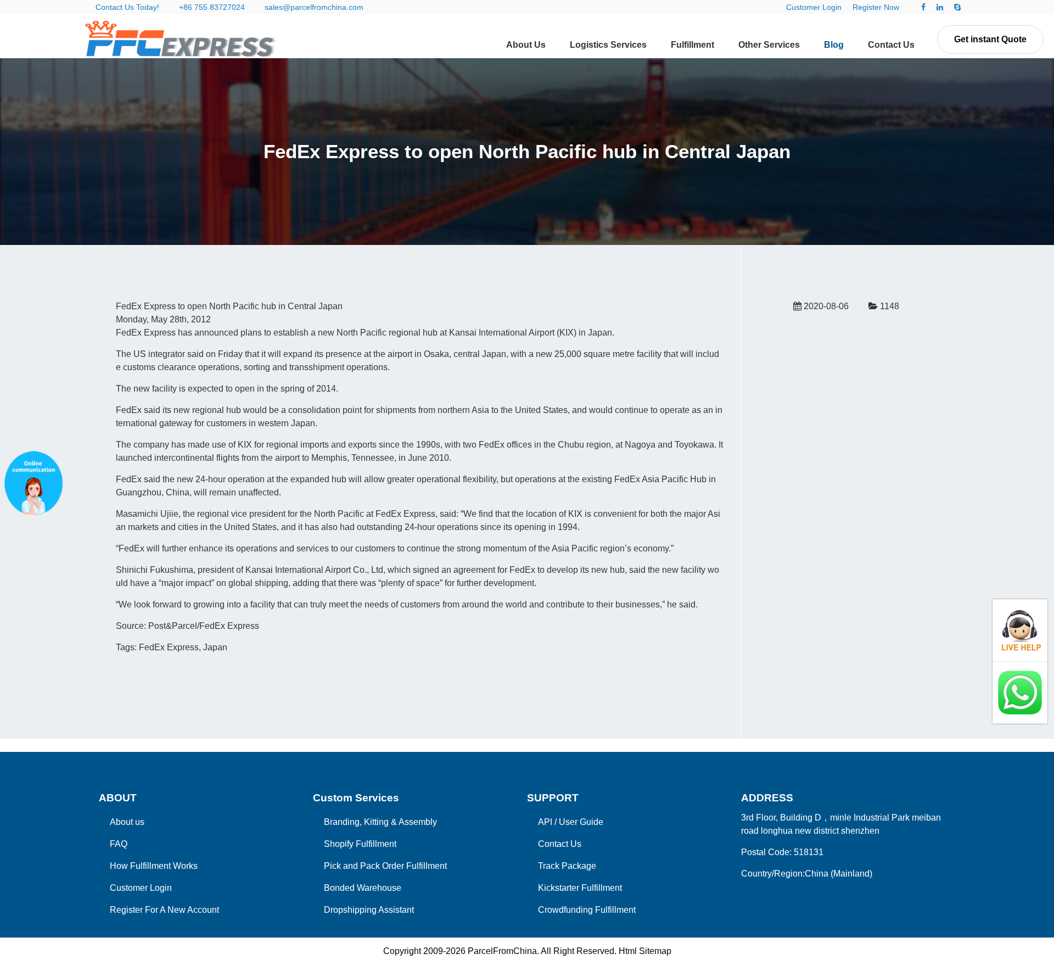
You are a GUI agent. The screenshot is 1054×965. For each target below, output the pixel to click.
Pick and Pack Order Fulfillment (385, 866)
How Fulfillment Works (154, 866)
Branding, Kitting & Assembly (380, 822)
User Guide (581, 822)
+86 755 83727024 (212, 7)
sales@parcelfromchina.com (314, 7)
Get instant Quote (990, 39)
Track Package (567, 866)
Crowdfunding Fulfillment (587, 909)
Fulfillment (692, 44)
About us (127, 822)
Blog (834, 44)
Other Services (769, 44)
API (545, 822)
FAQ (118, 844)
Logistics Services (608, 44)
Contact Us (891, 44)
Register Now (876, 7)
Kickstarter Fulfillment (580, 888)
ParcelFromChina (502, 951)
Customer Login (814, 7)
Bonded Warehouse (362, 888)
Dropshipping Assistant (369, 909)
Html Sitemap (645, 951)
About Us (526, 44)
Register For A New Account (164, 909)
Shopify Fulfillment (360, 844)
